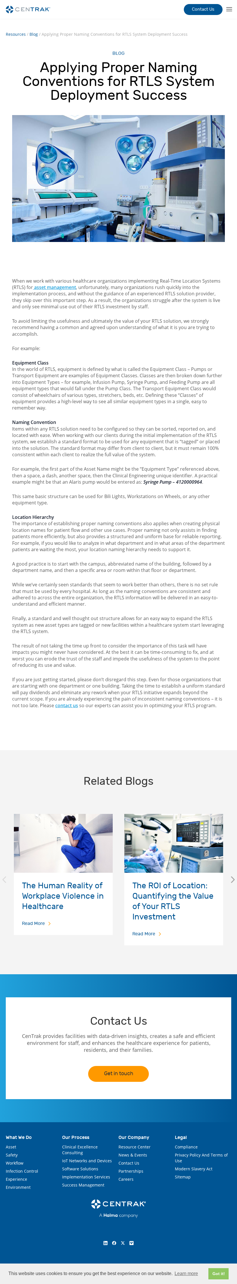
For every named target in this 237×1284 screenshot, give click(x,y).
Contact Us (203, 9)
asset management (54, 287)
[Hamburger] (228, 9)
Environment (18, 1187)
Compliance (186, 1147)
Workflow (14, 1163)
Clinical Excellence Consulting (80, 1149)
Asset (11, 1147)
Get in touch (118, 1074)
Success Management (83, 1185)
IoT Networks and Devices (87, 1160)
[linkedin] (105, 1243)
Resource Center (134, 1147)
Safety (12, 1155)
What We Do (19, 1137)
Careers (126, 1179)
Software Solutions (80, 1169)
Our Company (133, 1137)
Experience (16, 1179)
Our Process (75, 1137)
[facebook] (114, 1243)
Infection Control (22, 1171)
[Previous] (4, 879)
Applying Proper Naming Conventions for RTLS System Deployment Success (115, 34)
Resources (16, 34)
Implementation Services (86, 1177)
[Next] (233, 879)
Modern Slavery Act (193, 1169)
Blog (33, 34)
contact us (66, 705)
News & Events (132, 1155)
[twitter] (123, 1243)
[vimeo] (131, 1243)
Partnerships (130, 1171)
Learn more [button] (186, 1273)
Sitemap (183, 1177)
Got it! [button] (218, 1273)
